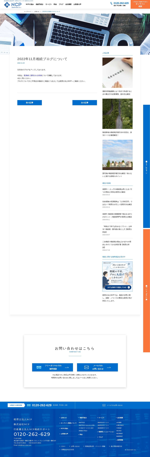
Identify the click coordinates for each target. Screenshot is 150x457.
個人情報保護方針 (116, 446)
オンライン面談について (69, 423)
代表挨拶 (119, 428)
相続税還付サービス (103, 428)
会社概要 (68, 4)
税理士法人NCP (23, 419)
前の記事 (29, 103)
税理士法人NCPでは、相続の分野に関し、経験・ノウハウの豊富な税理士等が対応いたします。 (117, 298)
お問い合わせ (75, 446)
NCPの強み (30, 4)
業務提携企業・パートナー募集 (95, 446)
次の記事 (84, 103)
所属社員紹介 (120, 425)
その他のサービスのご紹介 (86, 428)
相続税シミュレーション (106, 431)
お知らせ (36, 11)
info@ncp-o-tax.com (24, 445)
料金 (55, 4)
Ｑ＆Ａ (63, 446)
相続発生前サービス (103, 422)
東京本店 (119, 430)
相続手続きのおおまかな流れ (87, 425)
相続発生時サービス (103, 425)
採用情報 (120, 440)
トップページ (27, 11)
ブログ (61, 4)
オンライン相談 (140, 4)
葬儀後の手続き (83, 430)
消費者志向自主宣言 (67, 449)
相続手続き (39, 4)
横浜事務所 (120, 433)
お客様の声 (77, 4)
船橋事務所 (120, 436)
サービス (49, 4)
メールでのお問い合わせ (115, 405)
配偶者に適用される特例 (33, 75)
